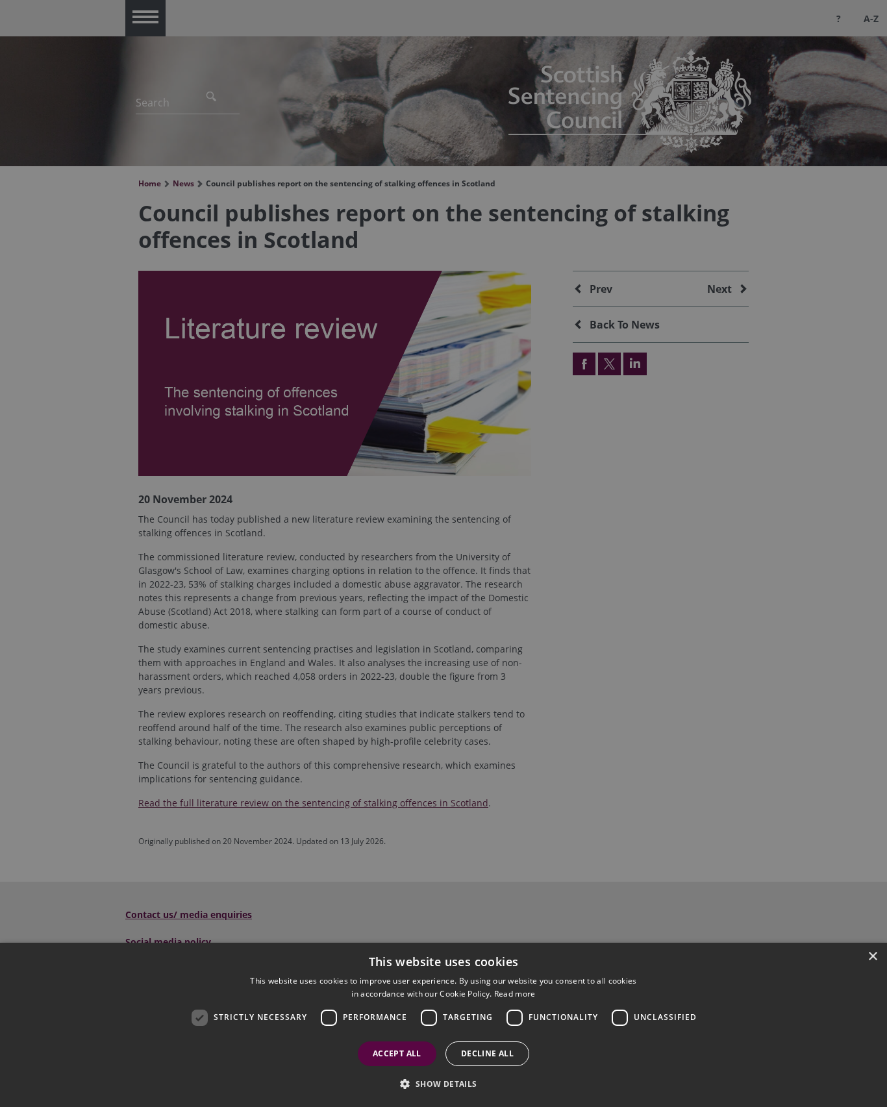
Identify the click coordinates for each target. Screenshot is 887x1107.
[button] (443, 1083)
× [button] (872, 957)
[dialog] (443, 1025)
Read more (515, 993)
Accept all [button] (397, 1053)
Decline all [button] (487, 1053)
